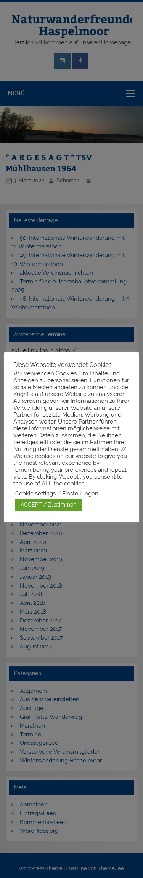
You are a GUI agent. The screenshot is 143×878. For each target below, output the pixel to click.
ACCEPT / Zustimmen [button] (48, 505)
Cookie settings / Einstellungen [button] (56, 493)
